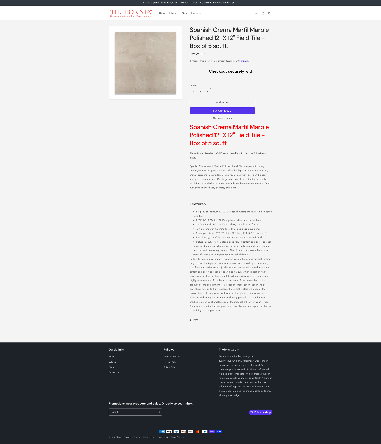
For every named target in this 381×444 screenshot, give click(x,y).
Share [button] (195, 319)
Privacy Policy (170, 361)
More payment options (222, 118)
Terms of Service (172, 356)
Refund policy (148, 437)
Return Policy (170, 367)
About (111, 367)
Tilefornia (120, 437)
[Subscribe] (159, 412)
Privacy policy (162, 437)
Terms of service (177, 437)
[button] (173, 13)
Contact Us (114, 372)
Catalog (112, 361)
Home (111, 356)
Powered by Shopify (132, 437)
